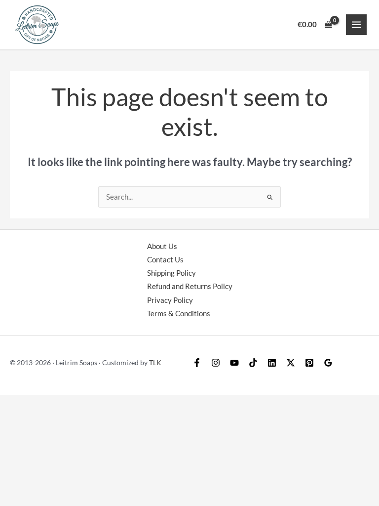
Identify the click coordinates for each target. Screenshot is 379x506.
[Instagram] (216, 363)
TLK (155, 362)
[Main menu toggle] (356, 24)
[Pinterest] (309, 363)
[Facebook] (197, 363)
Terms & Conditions (178, 313)
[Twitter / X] (291, 363)
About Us (162, 246)
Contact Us (165, 259)
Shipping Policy (171, 273)
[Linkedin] (272, 363)
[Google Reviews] (328, 363)
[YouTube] (234, 363)
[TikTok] (253, 363)
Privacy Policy (170, 300)
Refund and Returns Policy (189, 286)
